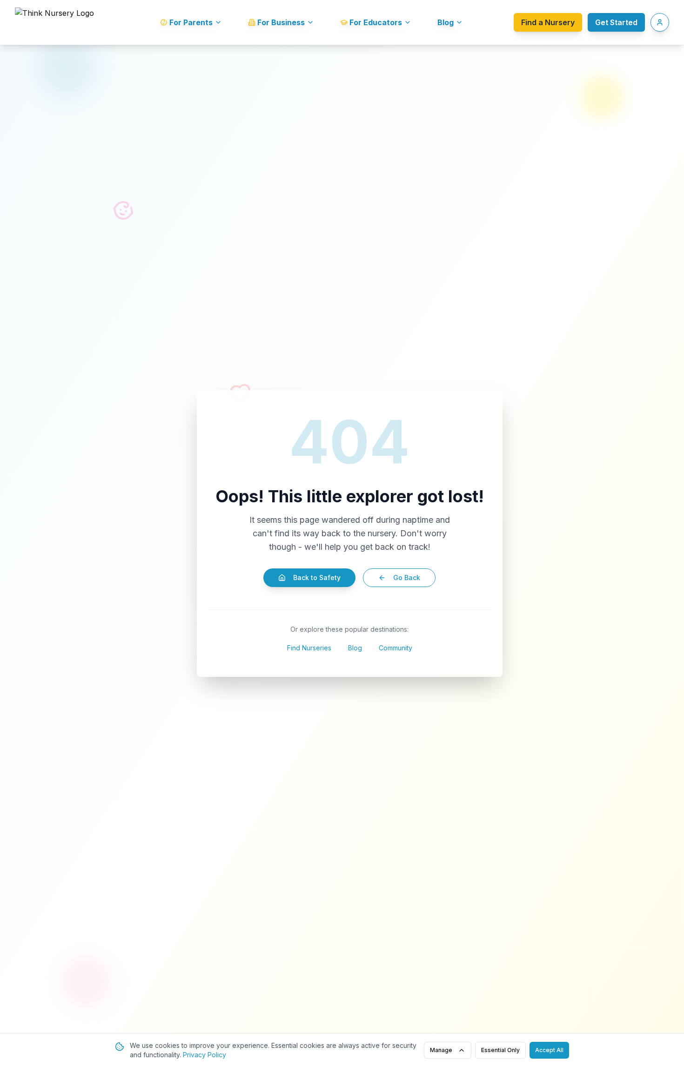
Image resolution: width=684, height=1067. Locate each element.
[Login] (659, 22)
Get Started (616, 22)
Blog (355, 648)
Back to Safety (317, 577)
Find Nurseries (309, 648)
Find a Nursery (548, 22)
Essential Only (500, 1050)
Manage (441, 1050)
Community (395, 648)
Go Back (406, 577)
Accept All (549, 1050)
